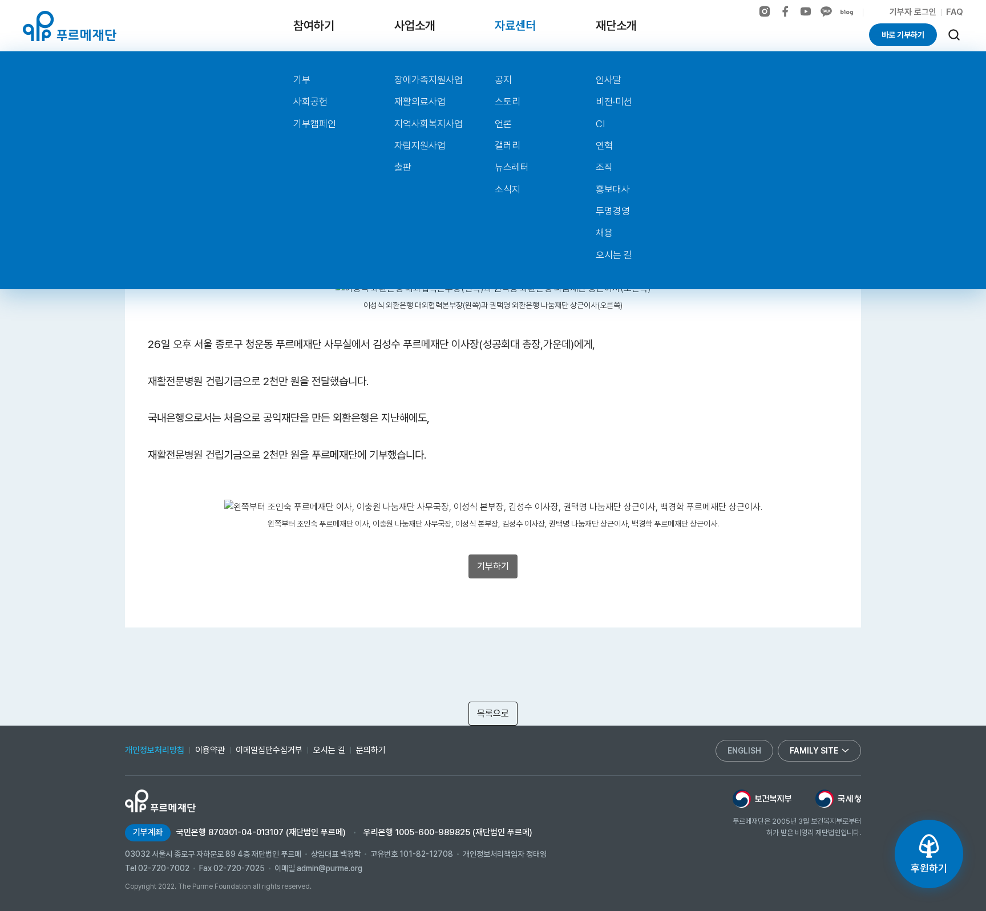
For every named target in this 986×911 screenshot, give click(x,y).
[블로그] (846, 12)
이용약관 (210, 750)
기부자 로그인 (913, 12)
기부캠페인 (314, 123)
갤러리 (507, 145)
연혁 (604, 145)
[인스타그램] (764, 11)
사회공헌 (310, 101)
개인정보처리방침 (154, 750)
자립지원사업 (420, 145)
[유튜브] (805, 11)
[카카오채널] (826, 11)
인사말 (608, 80)
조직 (604, 167)
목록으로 (493, 713)
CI (600, 123)
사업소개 (414, 25)
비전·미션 (614, 101)
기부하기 (493, 566)
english (744, 750)
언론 (503, 123)
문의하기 (371, 750)
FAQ (954, 12)
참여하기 (313, 25)
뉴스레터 (512, 167)
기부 (301, 80)
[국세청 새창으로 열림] (838, 798)
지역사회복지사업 (428, 123)
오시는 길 (614, 255)
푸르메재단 (69, 26)
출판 (402, 167)
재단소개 (616, 25)
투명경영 (613, 211)
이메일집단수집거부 (269, 750)
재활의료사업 (420, 101)
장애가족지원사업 (428, 80)
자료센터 (515, 25)
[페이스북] (785, 11)
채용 (604, 232)
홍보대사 (613, 189)
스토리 (507, 101)
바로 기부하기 (903, 34)
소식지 (507, 189)
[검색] (954, 35)
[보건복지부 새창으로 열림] (762, 798)
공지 (503, 80)
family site (814, 750)
